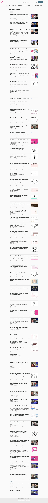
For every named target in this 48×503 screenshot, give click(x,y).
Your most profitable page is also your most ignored (19, 280)
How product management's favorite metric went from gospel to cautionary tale (18, 242)
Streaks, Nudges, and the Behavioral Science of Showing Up (18, 224)
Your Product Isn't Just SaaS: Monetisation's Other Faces (19, 99)
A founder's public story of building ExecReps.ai (17, 174)
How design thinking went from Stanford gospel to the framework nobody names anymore (18, 166)
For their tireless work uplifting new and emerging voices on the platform (19, 313)
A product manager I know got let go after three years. (18, 342)
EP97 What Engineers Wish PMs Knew (18, 399)
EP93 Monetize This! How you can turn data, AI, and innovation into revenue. (19, 464)
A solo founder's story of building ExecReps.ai (17, 149)
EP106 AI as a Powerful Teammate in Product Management (20, 30)
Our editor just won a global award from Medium (18, 311)
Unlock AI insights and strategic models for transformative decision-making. (19, 476)
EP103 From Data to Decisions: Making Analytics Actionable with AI (18, 125)
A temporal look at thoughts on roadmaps (16, 349)
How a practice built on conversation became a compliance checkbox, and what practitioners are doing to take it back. (19, 119)
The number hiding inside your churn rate (19, 255)
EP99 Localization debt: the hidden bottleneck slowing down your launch (18, 383)
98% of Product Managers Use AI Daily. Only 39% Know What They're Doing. (19, 415)
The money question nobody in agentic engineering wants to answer (19, 205)
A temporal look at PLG (13, 335)
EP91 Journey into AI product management (19, 483)
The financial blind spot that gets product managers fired (19, 232)
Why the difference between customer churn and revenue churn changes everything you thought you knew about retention (19, 258)
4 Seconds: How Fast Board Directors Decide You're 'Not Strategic (20, 406)
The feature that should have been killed (19, 327)
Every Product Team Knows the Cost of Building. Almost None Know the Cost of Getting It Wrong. (19, 51)
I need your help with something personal (19, 286)
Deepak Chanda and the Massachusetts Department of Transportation (18, 376)
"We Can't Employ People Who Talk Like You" (18, 302)
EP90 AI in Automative (15, 490)
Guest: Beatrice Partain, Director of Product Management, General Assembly (19, 143)
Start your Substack (22, 500)
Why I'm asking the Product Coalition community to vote (19, 288)
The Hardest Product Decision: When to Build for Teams (18, 172)
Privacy (23, 498)
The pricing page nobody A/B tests (15, 281)
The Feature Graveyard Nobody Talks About (19, 117)
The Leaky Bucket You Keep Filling (17, 132)
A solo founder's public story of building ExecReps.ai (18, 156)
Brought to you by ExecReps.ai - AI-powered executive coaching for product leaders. (18, 329)
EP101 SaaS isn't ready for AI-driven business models (18, 319)
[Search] (34, 2)
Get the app (27, 500)
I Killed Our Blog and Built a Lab (17, 148)
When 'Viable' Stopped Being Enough (18, 210)
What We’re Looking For (14, 435)
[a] (34, 17)
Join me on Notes (13, 354)
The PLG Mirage (13, 334)
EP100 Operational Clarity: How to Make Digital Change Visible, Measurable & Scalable (19, 364)
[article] (24, 17)
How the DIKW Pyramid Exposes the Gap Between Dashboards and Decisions (18, 68)
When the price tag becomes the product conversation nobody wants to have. (18, 102)
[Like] (10, 53)
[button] (6, 5)
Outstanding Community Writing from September (18, 448)
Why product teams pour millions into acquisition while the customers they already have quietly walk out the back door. (19, 134)
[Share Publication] (36, 2)
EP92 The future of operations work (18, 474)
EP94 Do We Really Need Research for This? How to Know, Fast (19, 457)
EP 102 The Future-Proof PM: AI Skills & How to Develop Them (19, 140)
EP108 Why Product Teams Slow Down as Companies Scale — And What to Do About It (20, 15)
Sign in (45, 2)
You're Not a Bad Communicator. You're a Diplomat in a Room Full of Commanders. (19, 248)
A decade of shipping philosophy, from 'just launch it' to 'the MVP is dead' (19, 212)
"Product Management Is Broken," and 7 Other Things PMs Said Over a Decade (18, 266)
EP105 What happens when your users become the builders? (18, 41)
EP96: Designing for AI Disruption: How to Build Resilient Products (19, 422)
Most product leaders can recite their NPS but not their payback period (18, 234)
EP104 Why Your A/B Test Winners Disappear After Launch (17, 57)
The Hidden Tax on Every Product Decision (19, 48)
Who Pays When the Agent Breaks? (17, 202)
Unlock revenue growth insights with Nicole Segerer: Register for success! (20, 467)
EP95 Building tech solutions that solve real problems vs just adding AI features (19, 441)
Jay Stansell (14, 18)
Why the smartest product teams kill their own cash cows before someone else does (19, 93)
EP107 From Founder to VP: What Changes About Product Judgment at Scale (19, 23)
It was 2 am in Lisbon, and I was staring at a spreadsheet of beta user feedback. (19, 250)
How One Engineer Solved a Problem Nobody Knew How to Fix (20, 374)
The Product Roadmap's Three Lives (18, 347)
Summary (11, 17)
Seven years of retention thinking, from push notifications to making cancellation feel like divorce (19, 190)
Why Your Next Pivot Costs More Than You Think (19, 74)
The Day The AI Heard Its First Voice (18, 272)
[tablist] (14, 12)
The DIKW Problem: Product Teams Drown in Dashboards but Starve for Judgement (19, 65)
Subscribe (40, 2)
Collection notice (29, 498)
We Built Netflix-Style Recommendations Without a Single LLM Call (19, 196)
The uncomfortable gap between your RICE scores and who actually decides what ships (19, 182)
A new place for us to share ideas (15, 355)
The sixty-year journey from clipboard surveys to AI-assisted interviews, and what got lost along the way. (19, 112)
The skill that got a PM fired (16, 341)
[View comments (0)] (16, 19)
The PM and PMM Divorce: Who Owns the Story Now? (19, 82)
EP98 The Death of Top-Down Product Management (18, 392)
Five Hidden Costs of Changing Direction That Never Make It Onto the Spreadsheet (19, 76)
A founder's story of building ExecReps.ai (16, 218)
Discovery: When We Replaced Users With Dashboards (19, 110)
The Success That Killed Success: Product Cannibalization (19, 91)
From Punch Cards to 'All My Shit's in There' (19, 188)
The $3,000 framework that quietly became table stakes (19, 164)
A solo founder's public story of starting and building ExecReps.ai (18, 305)
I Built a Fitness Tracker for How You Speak (19, 217)
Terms (25, 498)
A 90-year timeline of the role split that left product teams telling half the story (19, 85)
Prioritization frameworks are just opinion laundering (19, 180)
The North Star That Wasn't (16, 240)
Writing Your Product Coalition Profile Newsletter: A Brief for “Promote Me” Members (18, 432)
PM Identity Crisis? (13, 267)
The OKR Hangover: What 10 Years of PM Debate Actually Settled (19, 294)
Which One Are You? (13, 416)
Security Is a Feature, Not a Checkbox (18, 154)
